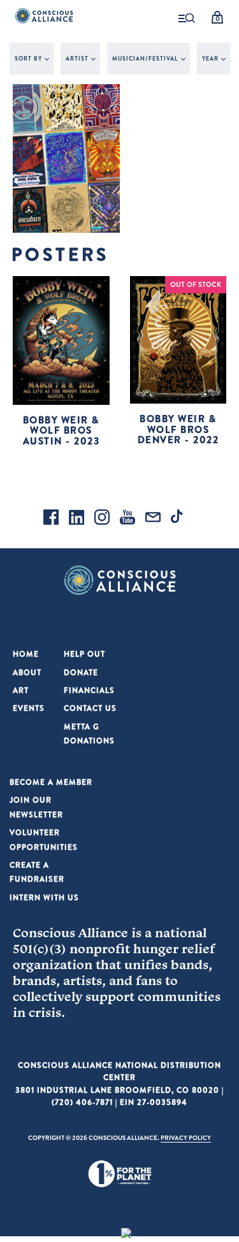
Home (26, 653)
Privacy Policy (186, 1137)
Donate (81, 672)
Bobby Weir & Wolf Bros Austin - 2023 (61, 430)
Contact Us (90, 708)
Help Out (84, 653)
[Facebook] (51, 519)
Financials (89, 690)
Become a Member (51, 782)
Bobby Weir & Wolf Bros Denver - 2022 (178, 429)
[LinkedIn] (76, 519)
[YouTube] (127, 519)
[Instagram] (102, 519)
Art (21, 690)
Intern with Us (44, 897)
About (27, 672)
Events (29, 708)
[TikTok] (178, 519)
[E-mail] (153, 519)
